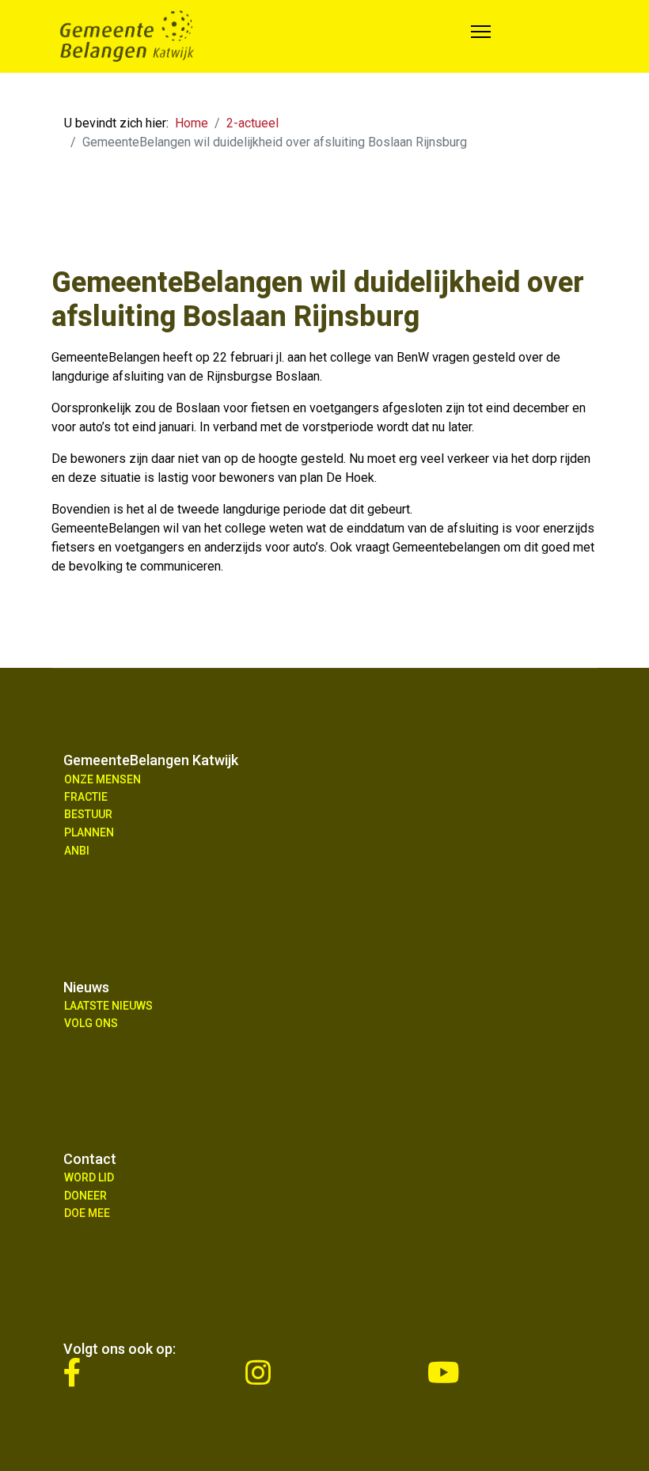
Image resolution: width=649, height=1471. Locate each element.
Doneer (85, 1195)
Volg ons (91, 1023)
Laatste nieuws (108, 1005)
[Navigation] (481, 36)
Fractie (86, 796)
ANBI (76, 850)
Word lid (89, 1177)
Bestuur (88, 814)
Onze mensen (102, 779)
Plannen (89, 832)
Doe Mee (87, 1213)
